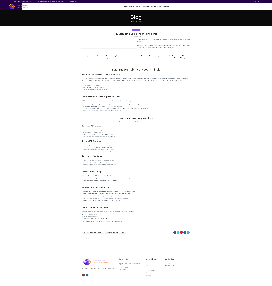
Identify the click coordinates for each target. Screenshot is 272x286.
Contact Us (149, 273)
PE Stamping (138, 21)
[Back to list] (136, 239)
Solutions (152, 284)
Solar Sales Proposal (169, 268)
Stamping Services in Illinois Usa (115, 232)
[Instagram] (261, 2)
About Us (148, 265)
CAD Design (168, 263)
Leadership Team (150, 270)
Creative (147, 284)
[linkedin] (263, 2)
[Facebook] (174, 232)
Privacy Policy (149, 275)
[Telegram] (188, 232)
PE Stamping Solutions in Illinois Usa (93, 232)
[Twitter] (178, 232)
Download (148, 268)
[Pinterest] (181, 232)
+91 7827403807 (92, 214)
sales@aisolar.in (93, 216)
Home (132, 21)
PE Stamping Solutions (170, 265)
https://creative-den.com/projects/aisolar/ (99, 218)
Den (150, 284)
